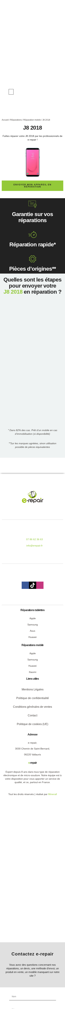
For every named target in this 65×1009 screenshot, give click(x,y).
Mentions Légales (33, 689)
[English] (47, 91)
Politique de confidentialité (32, 698)
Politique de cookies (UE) (32, 724)
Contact (32, 715)
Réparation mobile (32, 120)
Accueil (5, 120)
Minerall (52, 794)
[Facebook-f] (25, 585)
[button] (11, 92)
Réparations (16, 120)
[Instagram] (40, 585)
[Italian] (54, 91)
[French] (51, 91)
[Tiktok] (32, 585)
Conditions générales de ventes (32, 706)
